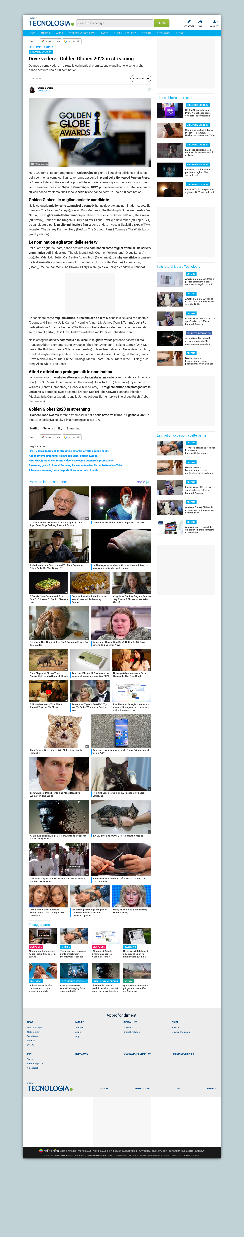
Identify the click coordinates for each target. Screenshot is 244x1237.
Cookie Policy (80, 1155)
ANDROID (46, 33)
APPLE (59, 33)
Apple (78, 1032)
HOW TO (103, 33)
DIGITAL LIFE (36, 947)
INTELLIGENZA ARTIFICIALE (74, 981)
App (77, 1036)
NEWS (32, 33)
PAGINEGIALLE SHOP (102, 1151)
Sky (59, 428)
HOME (31, 47)
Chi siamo (48, 1155)
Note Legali (60, 1155)
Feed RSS (104, 1088)
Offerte (30, 1044)
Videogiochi (33, 1068)
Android (79, 1027)
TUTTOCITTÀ (145, 1151)
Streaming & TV (35, 1063)
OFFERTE (146, 33)
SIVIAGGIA (162, 1151)
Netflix (34, 428)
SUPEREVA (199, 1151)
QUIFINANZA (174, 1151)
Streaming (73, 428)
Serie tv (48, 428)
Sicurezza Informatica (137, 1053)
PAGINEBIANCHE (129, 1151)
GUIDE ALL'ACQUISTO (125, 33)
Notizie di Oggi (34, 1027)
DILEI (154, 1151)
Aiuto (110, 1155)
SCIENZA (128, 981)
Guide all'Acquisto (181, 1032)
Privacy (69, 1155)
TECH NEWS (35, 981)
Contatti (211, 1088)
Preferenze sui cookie (96, 1155)
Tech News (32, 1036)
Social (30, 1059)
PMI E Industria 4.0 (183, 1053)
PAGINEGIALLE (84, 1151)
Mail (200, 26)
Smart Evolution (131, 1032)
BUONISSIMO (187, 1151)
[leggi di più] (149, 89)
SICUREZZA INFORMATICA (199, 333)
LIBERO (63, 1151)
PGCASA (117, 1151)
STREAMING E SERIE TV (81, 33)
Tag (178, 1088)
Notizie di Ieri (33, 1032)
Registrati (189, 26)
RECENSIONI (163, 33)
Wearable (128, 1027)
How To (176, 1027)
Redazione (81, 1053)
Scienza (31, 1040)
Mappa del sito (142, 1088)
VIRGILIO (72, 1151)
